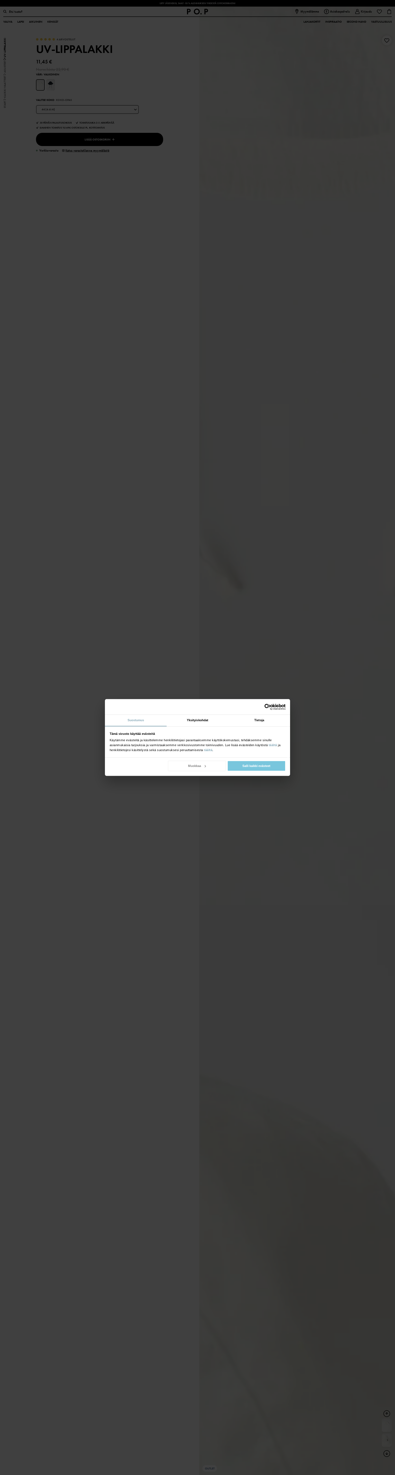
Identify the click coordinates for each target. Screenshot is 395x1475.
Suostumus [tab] (136, 720)
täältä (273, 745)
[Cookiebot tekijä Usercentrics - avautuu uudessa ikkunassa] (268, 707)
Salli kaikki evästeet (256, 766)
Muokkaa (194, 766)
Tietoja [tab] (259, 720)
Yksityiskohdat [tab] (197, 720)
